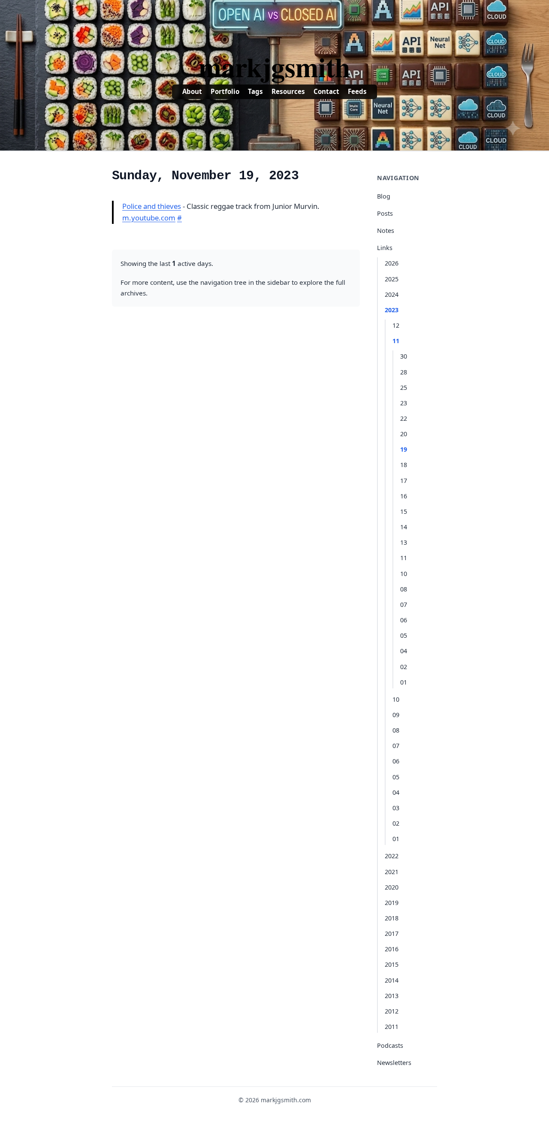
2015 (391, 964)
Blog (383, 196)
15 (403, 511)
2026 (391, 263)
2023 (391, 310)
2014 (391, 980)
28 (403, 372)
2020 (391, 887)
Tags (255, 91)
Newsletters (394, 1063)
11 (395, 341)
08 (403, 589)
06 (403, 620)
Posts (385, 213)
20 (403, 434)
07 (403, 604)
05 (403, 635)
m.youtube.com (148, 218)
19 (403, 449)
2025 (391, 279)
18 (403, 465)
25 (403, 387)
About (192, 91)
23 (403, 403)
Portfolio (225, 91)
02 (403, 667)
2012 (391, 1011)
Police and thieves (151, 206)
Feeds (357, 91)
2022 (391, 856)
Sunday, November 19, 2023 (205, 176)
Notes (385, 230)
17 (403, 481)
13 (403, 542)
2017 (391, 933)
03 (395, 808)
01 (403, 682)
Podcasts (390, 1045)
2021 (391, 872)
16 (403, 496)
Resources (288, 91)
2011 (391, 1026)
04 (403, 651)
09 (395, 715)
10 (403, 574)
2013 (391, 996)
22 (403, 418)
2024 (391, 294)
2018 (391, 918)
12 (395, 325)
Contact (326, 91)
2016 (391, 949)
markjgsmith (274, 66)
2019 (391, 903)
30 (403, 356)
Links (384, 248)
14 (403, 527)
